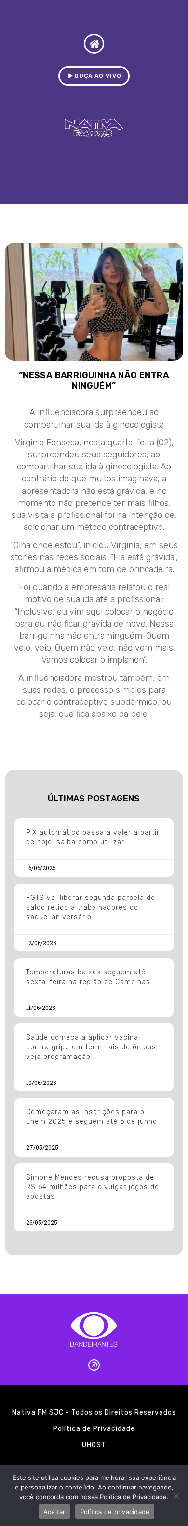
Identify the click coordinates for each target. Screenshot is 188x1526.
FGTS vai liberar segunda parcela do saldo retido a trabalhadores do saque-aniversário (90, 907)
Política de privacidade (115, 1511)
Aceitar (54, 1511)
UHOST (94, 1445)
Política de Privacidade (94, 1429)
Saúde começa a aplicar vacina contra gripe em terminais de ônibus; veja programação (92, 1047)
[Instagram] (94, 1365)
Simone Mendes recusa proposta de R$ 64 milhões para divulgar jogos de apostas (92, 1187)
